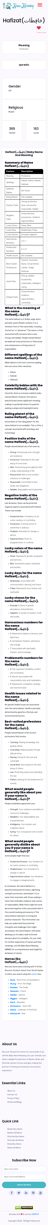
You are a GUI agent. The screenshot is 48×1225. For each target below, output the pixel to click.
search (34, 974)
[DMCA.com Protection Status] (24, 1208)
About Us (11, 1091)
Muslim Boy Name (14, 1129)
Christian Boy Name (15, 1136)
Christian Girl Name (15, 1140)
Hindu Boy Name (14, 1144)
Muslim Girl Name (14, 1133)
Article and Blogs (14, 1102)
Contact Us (12, 1094)
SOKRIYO (35, 1214)
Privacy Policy (13, 1098)
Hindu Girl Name (14, 1148)
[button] (39, 4)
